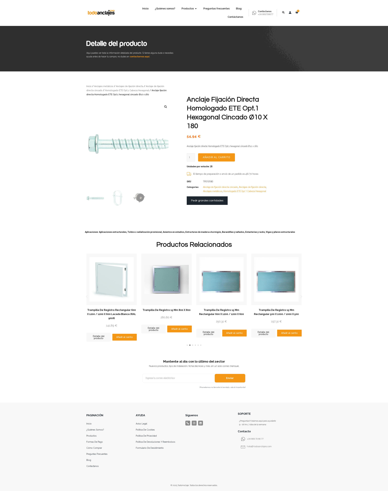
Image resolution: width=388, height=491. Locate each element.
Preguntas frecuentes (96, 454)
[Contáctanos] (254, 13)
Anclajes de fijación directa (129, 86)
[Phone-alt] (187, 423)
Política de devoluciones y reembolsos (155, 442)
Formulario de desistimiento (150, 448)
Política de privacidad (146, 436)
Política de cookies (145, 430)
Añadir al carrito (216, 157)
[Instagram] (194, 423)
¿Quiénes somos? (95, 430)
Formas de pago (94, 442)
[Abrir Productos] (196, 9)
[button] (165, 106)
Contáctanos (264, 11)
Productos (91, 436)
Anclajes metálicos (103, 86)
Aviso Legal (141, 423)
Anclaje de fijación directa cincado (220, 187)
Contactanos (92, 466)
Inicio (89, 86)
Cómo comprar (94, 448)
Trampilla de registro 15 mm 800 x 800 (167, 310)
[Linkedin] (200, 423)
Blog (88, 460)
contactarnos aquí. (140, 56)
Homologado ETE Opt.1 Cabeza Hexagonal (127, 90)
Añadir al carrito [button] (124, 337)
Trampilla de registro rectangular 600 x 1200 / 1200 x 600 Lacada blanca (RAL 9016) (111, 314)
